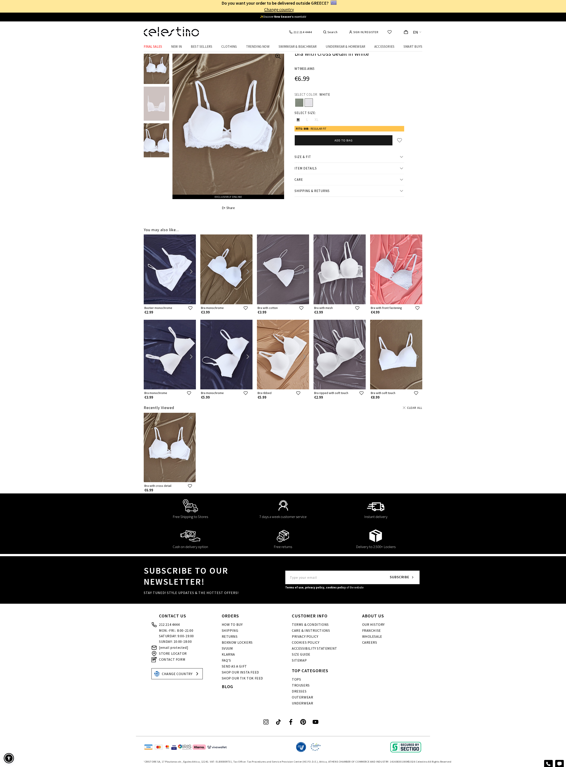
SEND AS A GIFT (234, 666)
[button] (8, 758)
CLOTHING (229, 46)
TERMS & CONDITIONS (310, 624)
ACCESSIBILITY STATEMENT (314, 648)
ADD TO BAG (344, 140)
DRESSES (299, 691)
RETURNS (230, 636)
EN (415, 32)
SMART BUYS (412, 46)
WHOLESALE (372, 636)
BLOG (227, 686)
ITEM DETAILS (305, 168)
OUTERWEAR (302, 697)
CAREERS (369, 642)
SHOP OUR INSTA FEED (240, 672)
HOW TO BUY (232, 624)
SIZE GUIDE (301, 654)
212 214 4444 (169, 624)
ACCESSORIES (384, 46)
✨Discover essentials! (283, 17)
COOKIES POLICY (305, 642)
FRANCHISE (371, 630)
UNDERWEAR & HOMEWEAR (345, 46)
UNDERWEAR (302, 703)
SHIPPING (230, 630)
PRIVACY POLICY (305, 636)
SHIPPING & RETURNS (312, 191)
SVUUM (227, 648)
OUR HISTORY (373, 624)
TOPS (296, 679)
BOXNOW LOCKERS (237, 642)
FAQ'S (226, 660)
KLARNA (228, 654)
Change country (279, 9)
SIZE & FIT (302, 157)
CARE (298, 179)
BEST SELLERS (201, 46)
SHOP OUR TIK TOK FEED (242, 678)
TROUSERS (301, 685)
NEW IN (176, 46)
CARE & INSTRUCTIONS (311, 630)
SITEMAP (299, 660)
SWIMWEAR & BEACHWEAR (298, 46)
